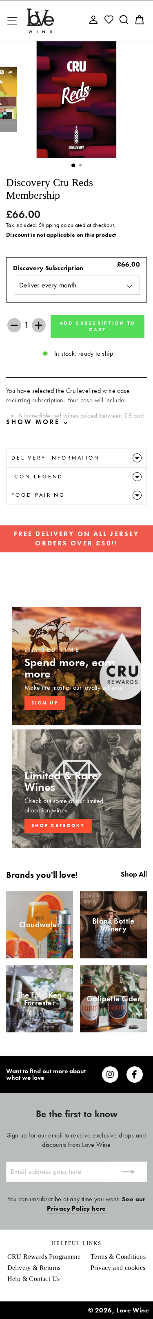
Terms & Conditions (118, 1256)
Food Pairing (38, 495)
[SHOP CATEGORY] (76, 788)
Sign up (44, 703)
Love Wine (132, 1310)
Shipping (49, 225)
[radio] (76, 280)
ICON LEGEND (37, 476)
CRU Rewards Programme (43, 1256)
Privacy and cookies (118, 1267)
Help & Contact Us (33, 1278)
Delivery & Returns (34, 1267)
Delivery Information (55, 458)
